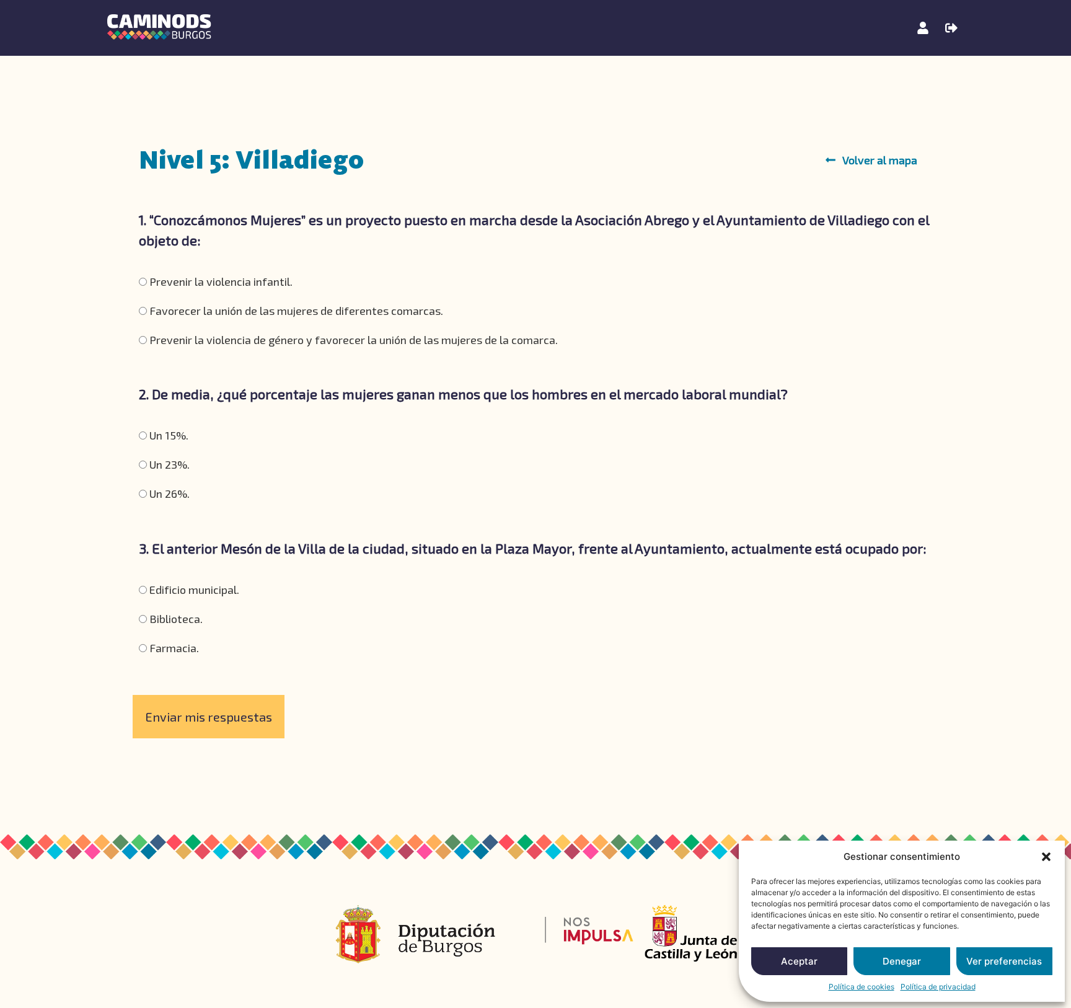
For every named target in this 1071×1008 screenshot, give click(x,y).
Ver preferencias (1004, 961)
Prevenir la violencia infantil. (220, 281)
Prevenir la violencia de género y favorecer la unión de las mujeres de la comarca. (352, 339)
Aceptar (799, 961)
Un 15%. (167, 435)
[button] (1046, 857)
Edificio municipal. (193, 589)
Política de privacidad (938, 986)
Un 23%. (168, 464)
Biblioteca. (175, 618)
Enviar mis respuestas (208, 716)
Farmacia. (173, 647)
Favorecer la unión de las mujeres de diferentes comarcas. (295, 310)
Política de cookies (861, 986)
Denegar (902, 961)
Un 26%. (168, 493)
